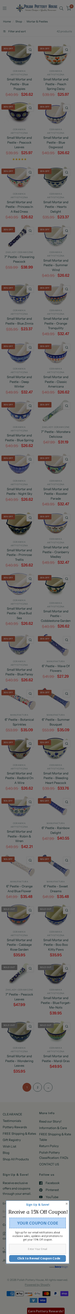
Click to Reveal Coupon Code (37, 1258)
